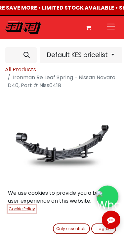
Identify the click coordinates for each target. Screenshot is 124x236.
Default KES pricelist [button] (78, 55)
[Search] (26, 55)
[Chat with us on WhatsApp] (107, 196)
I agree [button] (103, 228)
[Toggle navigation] (111, 27)
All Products (20, 69)
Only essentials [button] (71, 228)
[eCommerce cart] (88, 27)
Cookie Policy (22, 209)
